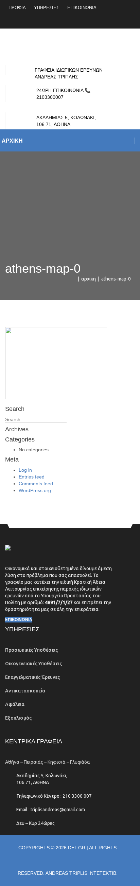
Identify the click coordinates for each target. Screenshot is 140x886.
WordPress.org (35, 490)
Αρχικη (88, 279)
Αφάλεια (14, 704)
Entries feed (32, 477)
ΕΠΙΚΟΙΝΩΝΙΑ (82, 7)
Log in (25, 470)
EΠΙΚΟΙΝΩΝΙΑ (18, 619)
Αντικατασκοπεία (25, 690)
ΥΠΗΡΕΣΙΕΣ (46, 7)
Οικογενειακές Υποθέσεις (33, 663)
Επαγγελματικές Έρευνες (32, 677)
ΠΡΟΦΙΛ (17, 7)
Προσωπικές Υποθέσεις (31, 650)
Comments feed (36, 483)
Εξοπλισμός (18, 718)
